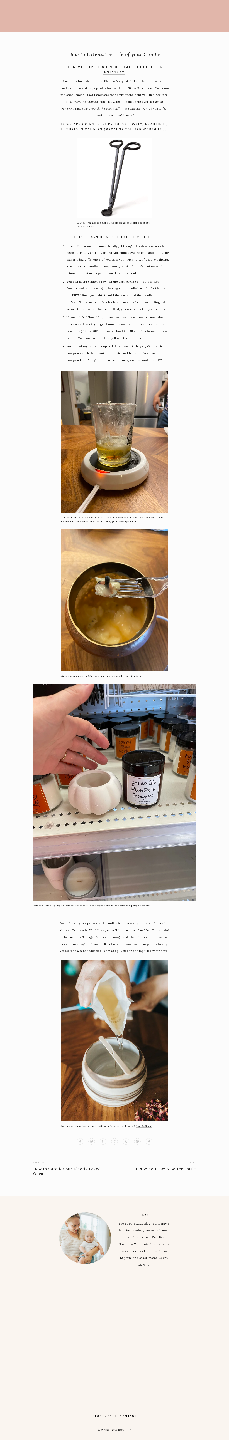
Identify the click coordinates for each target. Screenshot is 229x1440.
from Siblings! (144, 1126)
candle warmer (133, 317)
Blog (97, 1416)
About (111, 1416)
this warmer (82, 521)
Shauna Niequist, (116, 81)
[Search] (56, 16)
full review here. (156, 951)
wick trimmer (97, 246)
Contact (128, 1416)
